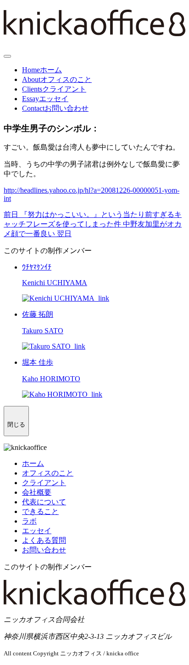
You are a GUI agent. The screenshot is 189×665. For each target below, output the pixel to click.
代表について (44, 502)
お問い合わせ (44, 550)
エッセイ (36, 531)
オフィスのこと (47, 473)
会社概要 (36, 492)
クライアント (44, 483)
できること (40, 511)
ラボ (29, 521)
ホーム (33, 463)
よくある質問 (44, 540)
